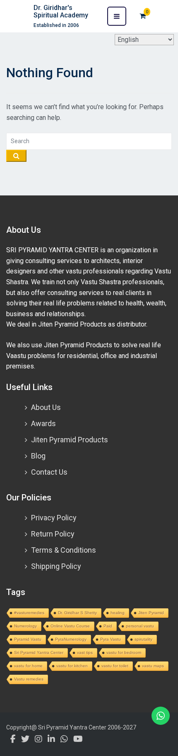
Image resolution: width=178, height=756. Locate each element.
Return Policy (53, 533)
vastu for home (28, 665)
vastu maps (153, 665)
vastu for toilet (114, 665)
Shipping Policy (56, 566)
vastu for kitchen (72, 665)
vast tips (85, 652)
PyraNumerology (71, 639)
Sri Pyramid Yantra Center (38, 652)
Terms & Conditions (63, 550)
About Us (46, 407)
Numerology (25, 626)
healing (118, 612)
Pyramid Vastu (27, 639)
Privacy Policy (54, 517)
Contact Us (49, 472)
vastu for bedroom (123, 652)
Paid (107, 626)
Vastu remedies (28, 679)
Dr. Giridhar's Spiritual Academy (61, 11)
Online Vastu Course (70, 626)
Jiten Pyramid (151, 612)
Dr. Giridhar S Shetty (77, 612)
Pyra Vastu (110, 639)
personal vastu (140, 626)
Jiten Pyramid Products (69, 439)
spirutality (143, 639)
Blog (38, 455)
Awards (43, 423)
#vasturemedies (29, 612)
